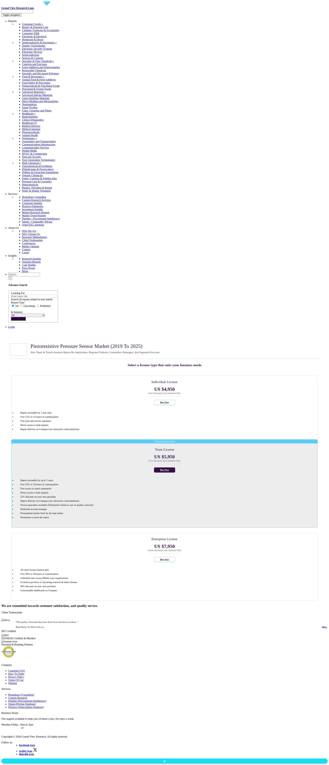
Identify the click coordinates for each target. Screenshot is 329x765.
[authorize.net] (9, 656)
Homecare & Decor (32, 39)
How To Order (16, 673)
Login (11, 326)
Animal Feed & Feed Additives (39, 79)
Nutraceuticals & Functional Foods (41, 85)
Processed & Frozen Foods (36, 88)
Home (11, 332)
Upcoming (29, 305)
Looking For (18, 293)
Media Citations (30, 246)
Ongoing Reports (31, 261)
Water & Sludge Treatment (36, 190)
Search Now (18, 318)
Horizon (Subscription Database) (26, 707)
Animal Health (30, 135)
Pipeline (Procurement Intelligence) (27, 700)
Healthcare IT (29, 122)
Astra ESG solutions (33, 224)
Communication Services (35, 147)
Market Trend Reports (34, 215)
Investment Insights (32, 209)
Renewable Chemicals (34, 70)
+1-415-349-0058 (11, 727)
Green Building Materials (35, 98)
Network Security (31, 156)
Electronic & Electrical (34, 36)
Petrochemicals (30, 184)
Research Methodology (34, 237)
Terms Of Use (15, 680)
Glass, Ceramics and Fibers (36, 110)
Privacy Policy (16, 676)
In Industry (17, 312)
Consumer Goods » (32, 24)
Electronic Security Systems (37, 48)
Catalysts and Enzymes (34, 64)
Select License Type (19, 339)
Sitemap (12, 683)
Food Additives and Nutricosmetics (41, 67)
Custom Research (17, 697)
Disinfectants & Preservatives (38, 169)
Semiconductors (30, 55)
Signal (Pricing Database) (22, 704)
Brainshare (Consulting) (21, 694)
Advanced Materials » (34, 92)
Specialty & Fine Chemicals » (38, 61)
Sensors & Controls (32, 58)
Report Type (18, 302)
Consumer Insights (32, 203)
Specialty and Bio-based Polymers (40, 73)
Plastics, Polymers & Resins (37, 187)
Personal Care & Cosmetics (37, 181)
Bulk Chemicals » (31, 163)
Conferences (28, 243)
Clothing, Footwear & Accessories (40, 30)
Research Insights (31, 258)
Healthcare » (29, 113)
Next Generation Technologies (38, 159)
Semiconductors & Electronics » (39, 42)
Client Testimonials (32, 240)
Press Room (28, 268)
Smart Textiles (29, 107)
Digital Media (29, 150)
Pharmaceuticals (30, 132)
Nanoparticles (29, 104)
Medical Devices (31, 126)
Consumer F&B (30, 33)
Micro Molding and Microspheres (40, 101)
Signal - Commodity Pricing (37, 221)
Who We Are (29, 231)
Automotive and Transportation (39, 141)
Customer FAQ (16, 670)
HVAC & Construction (34, 153)
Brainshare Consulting (34, 197)
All (17, 305)
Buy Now (164, 402)
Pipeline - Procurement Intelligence (41, 218)
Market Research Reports (35, 212)
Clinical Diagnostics (33, 119)
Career (25, 252)
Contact (26, 249)
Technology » (29, 138)
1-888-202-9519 (33, 727)
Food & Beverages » (33, 76)
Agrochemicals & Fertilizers (37, 166)
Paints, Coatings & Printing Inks (39, 178)
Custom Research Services (36, 200)
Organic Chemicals (32, 175)
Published (45, 305)
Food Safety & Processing (36, 82)
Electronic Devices (32, 51)
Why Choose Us (31, 234)
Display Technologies (33, 45)
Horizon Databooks (32, 206)
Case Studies (29, 264)
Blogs (25, 271)
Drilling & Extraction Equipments (40, 172)
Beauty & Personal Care (35, 27)
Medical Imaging (31, 129)
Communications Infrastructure (38, 144)
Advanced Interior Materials (37, 95)
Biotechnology (30, 116)
